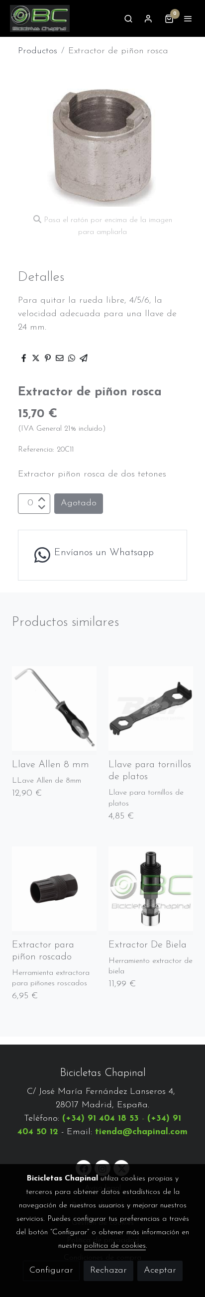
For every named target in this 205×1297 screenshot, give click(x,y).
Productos (37, 51)
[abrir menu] (188, 18)
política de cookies (115, 1246)
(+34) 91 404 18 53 (100, 1118)
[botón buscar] (128, 18)
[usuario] (148, 18)
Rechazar (108, 1270)
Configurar (51, 1270)
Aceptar (160, 1270)
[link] (40, 18)
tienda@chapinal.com (141, 1132)
